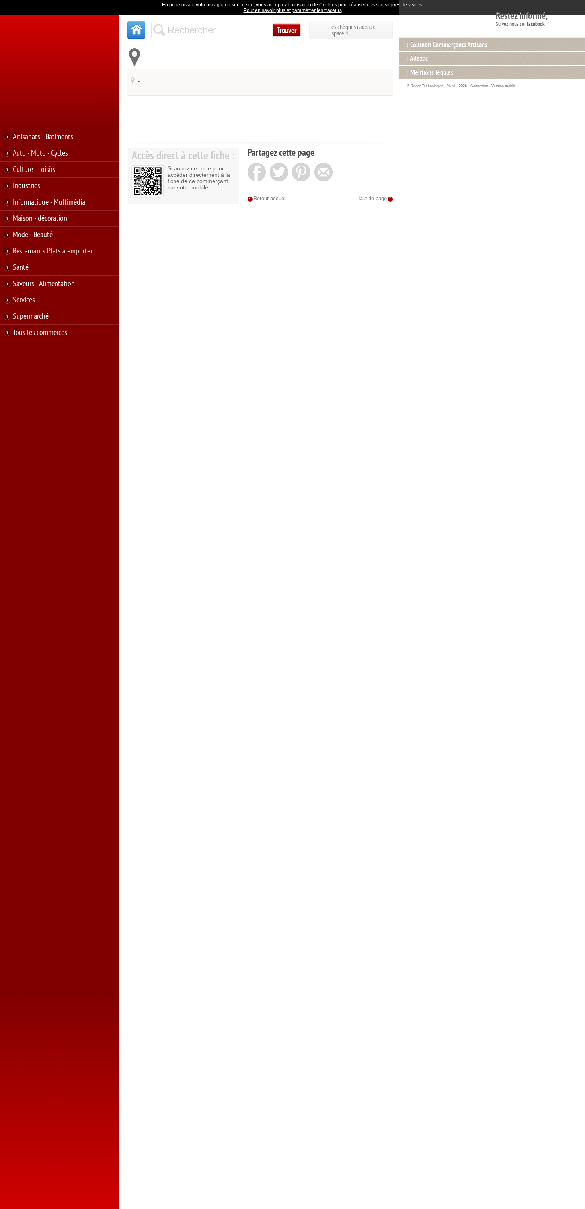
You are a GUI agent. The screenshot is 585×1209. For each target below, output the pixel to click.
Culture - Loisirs (34, 169)
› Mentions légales (430, 72)
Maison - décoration (40, 218)
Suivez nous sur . (522, 18)
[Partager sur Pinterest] (301, 173)
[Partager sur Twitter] (279, 173)
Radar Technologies (427, 86)
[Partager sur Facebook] (257, 173)
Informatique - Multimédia (49, 202)
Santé (21, 267)
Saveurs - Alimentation (44, 283)
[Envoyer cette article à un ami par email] (323, 173)
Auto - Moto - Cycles (40, 153)
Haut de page (371, 198)
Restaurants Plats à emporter (52, 251)
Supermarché (31, 316)
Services (24, 300)
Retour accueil (270, 198)
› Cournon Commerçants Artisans (447, 45)
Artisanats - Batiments (43, 137)
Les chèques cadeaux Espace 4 (352, 30)
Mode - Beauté (33, 234)
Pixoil (451, 86)
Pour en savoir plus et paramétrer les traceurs (293, 10)
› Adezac (417, 58)
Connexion (479, 86)
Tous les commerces (40, 332)
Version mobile (503, 86)
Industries (26, 185)
